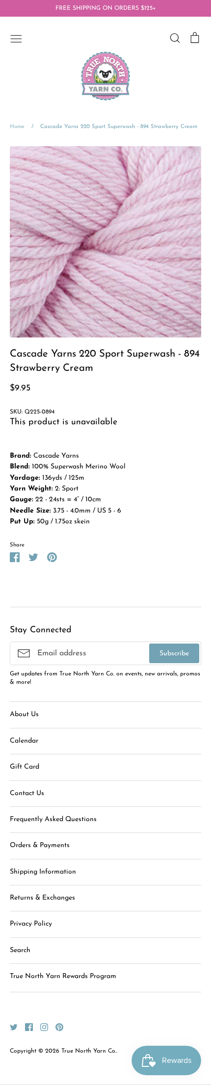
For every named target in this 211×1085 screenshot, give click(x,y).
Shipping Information (43, 872)
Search (20, 950)
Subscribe (174, 653)
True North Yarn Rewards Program (63, 976)
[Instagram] (40, 1027)
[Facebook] (25, 1027)
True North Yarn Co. (88, 1051)
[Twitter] (10, 1027)
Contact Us (27, 793)
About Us (24, 714)
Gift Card (24, 767)
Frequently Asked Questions (53, 819)
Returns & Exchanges (42, 898)
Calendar (24, 741)
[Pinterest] (55, 1027)
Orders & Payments (40, 845)
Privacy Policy (31, 924)
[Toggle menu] (16, 37)
